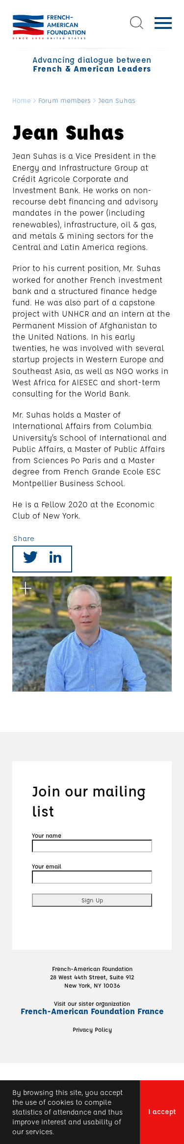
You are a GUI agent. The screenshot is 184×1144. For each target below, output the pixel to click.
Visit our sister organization (92, 1007)
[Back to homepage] (49, 27)
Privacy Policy (92, 1029)
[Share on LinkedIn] (55, 559)
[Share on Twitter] (30, 559)
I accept (162, 1111)
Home (21, 100)
